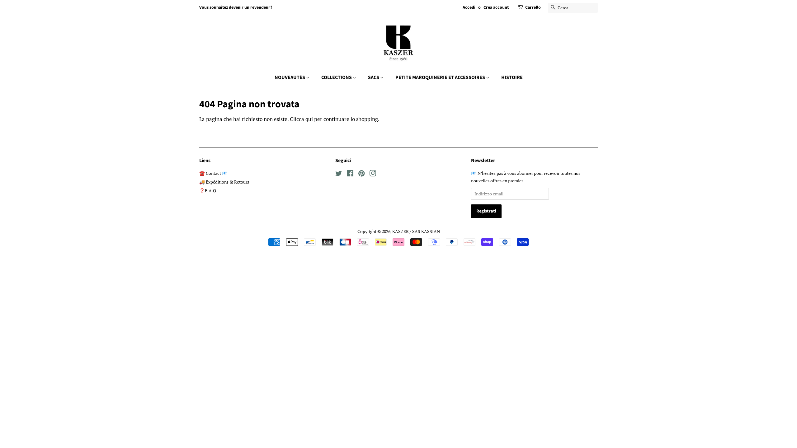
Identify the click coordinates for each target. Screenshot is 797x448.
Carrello (533, 7)
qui (309, 119)
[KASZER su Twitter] (338, 174)
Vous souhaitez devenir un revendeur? (235, 7)
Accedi (469, 7)
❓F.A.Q (207, 191)
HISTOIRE (512, 77)
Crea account (496, 7)
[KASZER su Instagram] (372, 174)
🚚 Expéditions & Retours (224, 182)
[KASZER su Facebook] (350, 174)
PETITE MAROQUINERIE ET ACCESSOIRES (440, 77)
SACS (374, 77)
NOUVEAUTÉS (290, 77)
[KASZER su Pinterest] (361, 174)
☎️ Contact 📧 (213, 173)
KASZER (400, 231)
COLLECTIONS (337, 77)
